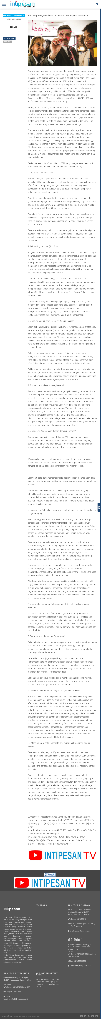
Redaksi (13, 27)
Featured (7, 42)
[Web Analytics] (50, 876)
